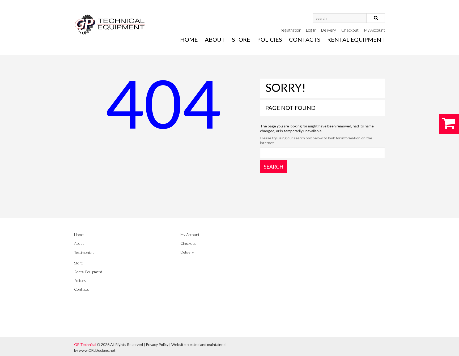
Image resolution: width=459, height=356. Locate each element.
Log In (311, 30)
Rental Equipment (356, 39)
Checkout (350, 30)
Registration (290, 30)
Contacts (304, 39)
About (215, 39)
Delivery (328, 30)
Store (241, 39)
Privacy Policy (157, 344)
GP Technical (85, 344)
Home (189, 39)
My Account (374, 30)
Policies (269, 39)
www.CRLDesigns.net (97, 350)
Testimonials (84, 252)
